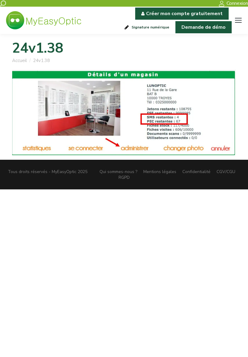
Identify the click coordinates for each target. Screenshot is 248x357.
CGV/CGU (226, 172)
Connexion (237, 3)
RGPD (124, 177)
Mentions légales (159, 172)
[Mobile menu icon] (238, 20)
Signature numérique (150, 27)
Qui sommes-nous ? (118, 172)
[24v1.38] (124, 113)
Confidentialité (196, 172)
